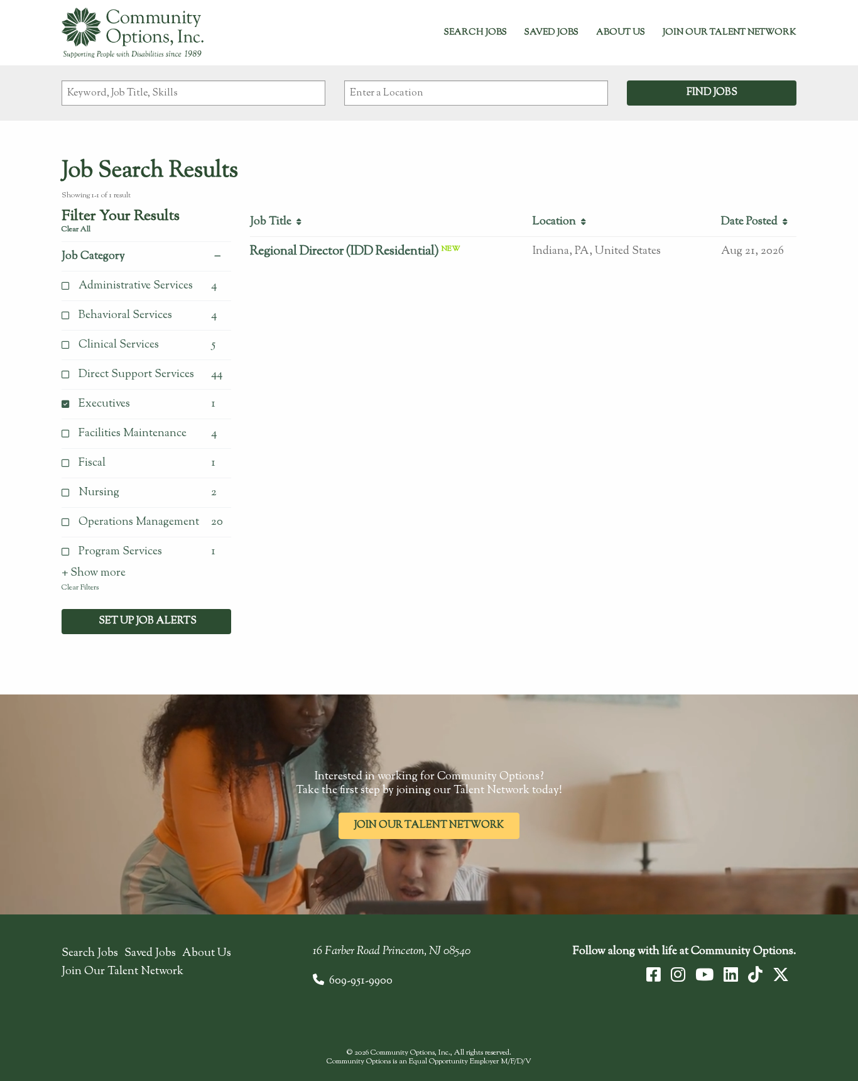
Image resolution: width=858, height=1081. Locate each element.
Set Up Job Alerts (147, 621)
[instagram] (678, 975)
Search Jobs (475, 32)
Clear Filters (80, 587)
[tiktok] (755, 975)
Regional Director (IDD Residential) (344, 252)
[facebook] (653, 975)
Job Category (93, 256)
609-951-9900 (361, 981)
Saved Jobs (551, 32)
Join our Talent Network (429, 825)
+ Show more (94, 573)
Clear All (76, 229)
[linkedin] (731, 975)
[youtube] (704, 975)
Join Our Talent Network (729, 32)
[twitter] (781, 975)
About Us (620, 32)
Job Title (273, 222)
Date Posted (752, 222)
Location (557, 222)
